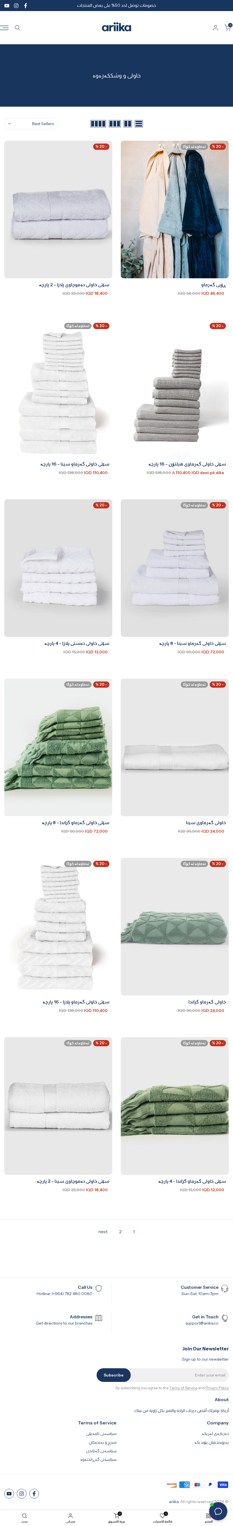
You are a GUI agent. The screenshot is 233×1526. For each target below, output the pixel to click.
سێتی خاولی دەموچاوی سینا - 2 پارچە (73, 1181)
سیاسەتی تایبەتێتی (101, 1433)
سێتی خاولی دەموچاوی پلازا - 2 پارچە (74, 284)
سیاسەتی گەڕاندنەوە (98, 1459)
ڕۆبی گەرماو (213, 284)
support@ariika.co (202, 1323)
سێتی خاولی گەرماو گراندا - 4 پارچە (192, 1181)
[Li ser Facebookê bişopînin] (25, 5)
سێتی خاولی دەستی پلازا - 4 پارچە (76, 643)
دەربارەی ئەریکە (215, 1433)
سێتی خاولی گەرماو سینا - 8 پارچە (192, 643)
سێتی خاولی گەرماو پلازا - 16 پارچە (76, 1002)
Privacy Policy (217, 1388)
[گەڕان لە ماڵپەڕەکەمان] (17, 27)
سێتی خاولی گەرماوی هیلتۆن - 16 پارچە (187, 464)
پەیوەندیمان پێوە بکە (211, 1442)
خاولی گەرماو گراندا (207, 1002)
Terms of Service (183, 1388)
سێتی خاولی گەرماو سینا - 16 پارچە (74, 464)
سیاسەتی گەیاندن (101, 1450)
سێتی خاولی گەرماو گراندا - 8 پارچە (75, 822)
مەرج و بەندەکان (102, 1442)
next (103, 1231)
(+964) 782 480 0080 (72, 1293)
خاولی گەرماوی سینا (206, 822)
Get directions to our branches (64, 1323)
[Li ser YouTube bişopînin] (6, 5)
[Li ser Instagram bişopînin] (16, 5)
